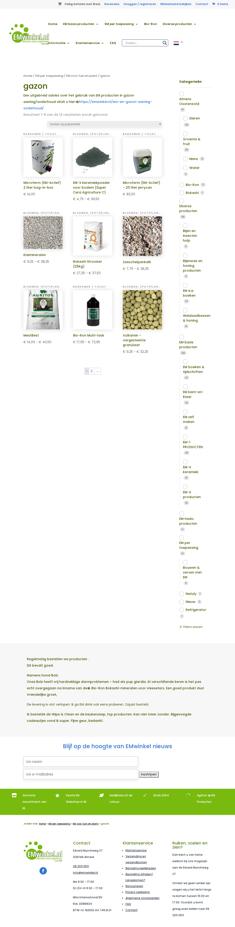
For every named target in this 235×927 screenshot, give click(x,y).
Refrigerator (196, 609)
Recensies (111, 4)
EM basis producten (78, 24)
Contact (202, 4)
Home (52, 24)
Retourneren (134, 886)
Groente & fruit (191, 141)
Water (194, 168)
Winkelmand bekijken (175, 4)
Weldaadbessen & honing (196, 318)
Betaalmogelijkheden (141, 868)
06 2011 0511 (81, 866)
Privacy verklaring (138, 892)
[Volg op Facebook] (43, 871)
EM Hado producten (188, 521)
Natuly (191, 593)
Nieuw (191, 601)
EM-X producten (192, 494)
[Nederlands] (178, 50)
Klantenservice (88, 43)
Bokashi (192, 192)
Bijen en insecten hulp (190, 236)
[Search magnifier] (165, 43)
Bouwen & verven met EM (192, 572)
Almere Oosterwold (189, 101)
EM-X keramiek (190, 469)
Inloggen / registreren (139, 4)
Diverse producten (177, 24)
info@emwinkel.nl (85, 873)
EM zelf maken (188, 419)
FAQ (113, 43)
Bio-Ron (150, 24)
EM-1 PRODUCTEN (193, 444)
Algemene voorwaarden (142, 898)
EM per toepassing (119, 24)
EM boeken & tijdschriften (193, 369)
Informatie (56, 43)
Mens (193, 159)
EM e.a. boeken (189, 293)
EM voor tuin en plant (81, 76)
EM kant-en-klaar (193, 394)
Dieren (194, 118)
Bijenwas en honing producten (192, 266)
